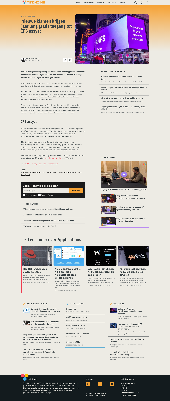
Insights (111, 2)
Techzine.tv (109, 157)
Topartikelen (88, 2)
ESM (44, 172)
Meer (122, 2)
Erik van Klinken (29, 282)
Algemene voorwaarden (130, 393)
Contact (124, 390)
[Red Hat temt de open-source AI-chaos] (37, 256)
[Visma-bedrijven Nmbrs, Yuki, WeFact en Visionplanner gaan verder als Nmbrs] (69, 256)
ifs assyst (53, 172)
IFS (48, 172)
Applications (31, 16)
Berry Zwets (59, 290)
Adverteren (125, 386)
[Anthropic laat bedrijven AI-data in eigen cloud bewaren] (133, 256)
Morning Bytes (31, 195)
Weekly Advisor (47, 195)
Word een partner (128, 383)
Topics (99, 2)
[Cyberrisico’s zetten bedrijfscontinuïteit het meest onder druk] (113, 314)
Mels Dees (123, 285)
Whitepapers (119, 303)
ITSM (75, 172)
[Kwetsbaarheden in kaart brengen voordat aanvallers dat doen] (26, 325)
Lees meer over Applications (54, 239)
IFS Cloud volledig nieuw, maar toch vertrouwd (41, 164)
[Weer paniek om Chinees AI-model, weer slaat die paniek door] (101, 256)
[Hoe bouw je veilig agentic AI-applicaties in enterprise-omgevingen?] (113, 329)
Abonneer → (76, 190)
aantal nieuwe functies (53, 158)
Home (78, 2)
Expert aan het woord (37, 303)
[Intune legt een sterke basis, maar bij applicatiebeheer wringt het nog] (26, 312)
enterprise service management (31, 172)
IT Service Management (64, 172)
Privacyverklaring (128, 395)
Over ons (124, 388)
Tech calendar (76, 303)
